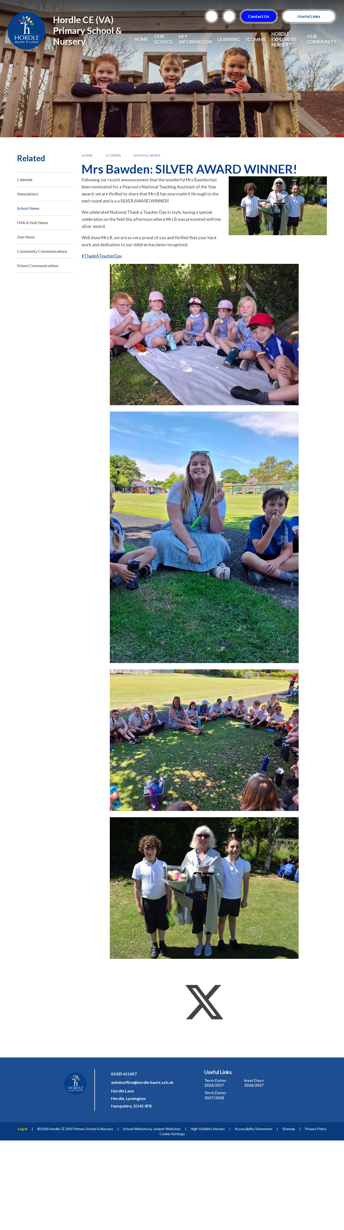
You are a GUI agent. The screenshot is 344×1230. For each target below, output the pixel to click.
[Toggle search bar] (211, 16)
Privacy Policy (315, 1129)
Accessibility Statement (253, 1129)
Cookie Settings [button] (172, 1134)
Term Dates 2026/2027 (215, 1082)
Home (87, 155)
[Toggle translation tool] (229, 16)
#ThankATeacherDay (102, 256)
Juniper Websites (167, 1129)
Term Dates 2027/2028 (215, 1095)
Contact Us (258, 16)
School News (147, 155)
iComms (113, 155)
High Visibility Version (208, 1129)
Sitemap (288, 1129)
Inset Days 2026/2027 (254, 1082)
